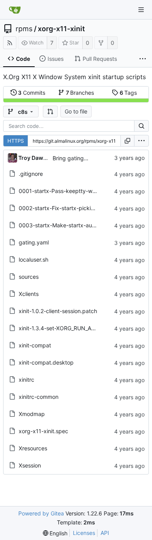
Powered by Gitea (41, 513)
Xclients (29, 293)
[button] (50, 111)
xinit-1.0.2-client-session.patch (58, 311)
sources (29, 276)
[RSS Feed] (9, 42)
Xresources (33, 448)
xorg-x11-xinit (61, 29)
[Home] (15, 10)
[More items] (142, 59)
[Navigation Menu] (141, 10)
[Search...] (141, 126)
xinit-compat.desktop (46, 362)
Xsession (30, 465)
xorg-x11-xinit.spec (43, 431)
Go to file (76, 111)
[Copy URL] (127, 141)
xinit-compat (35, 345)
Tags (128, 92)
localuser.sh (33, 259)
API (105, 532)
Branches (80, 92)
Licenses (84, 532)
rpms (24, 29)
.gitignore (31, 173)
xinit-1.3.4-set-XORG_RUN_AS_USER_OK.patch (78, 328)
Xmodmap (32, 414)
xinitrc (26, 379)
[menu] (141, 141)
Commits (31, 92)
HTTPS (15, 141)
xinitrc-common (38, 396)
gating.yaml (34, 242)
